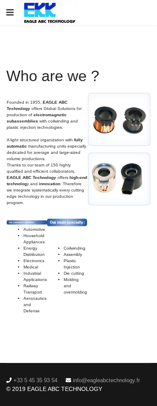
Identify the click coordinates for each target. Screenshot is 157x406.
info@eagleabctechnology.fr (106, 380)
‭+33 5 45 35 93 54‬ (35, 380)
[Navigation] (10, 12)
